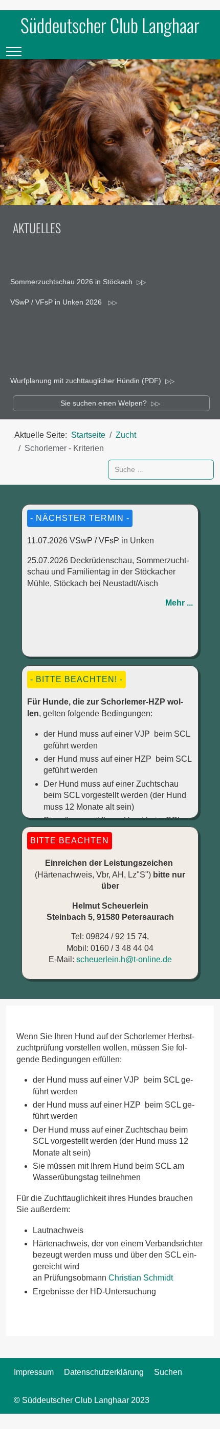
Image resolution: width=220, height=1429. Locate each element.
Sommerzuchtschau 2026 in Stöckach (71, 282)
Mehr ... (179, 602)
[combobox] (161, 470)
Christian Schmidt (140, 1277)
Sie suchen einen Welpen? (103, 403)
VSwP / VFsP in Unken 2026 (57, 302)
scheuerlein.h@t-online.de (124, 959)
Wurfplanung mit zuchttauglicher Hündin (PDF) (85, 381)
